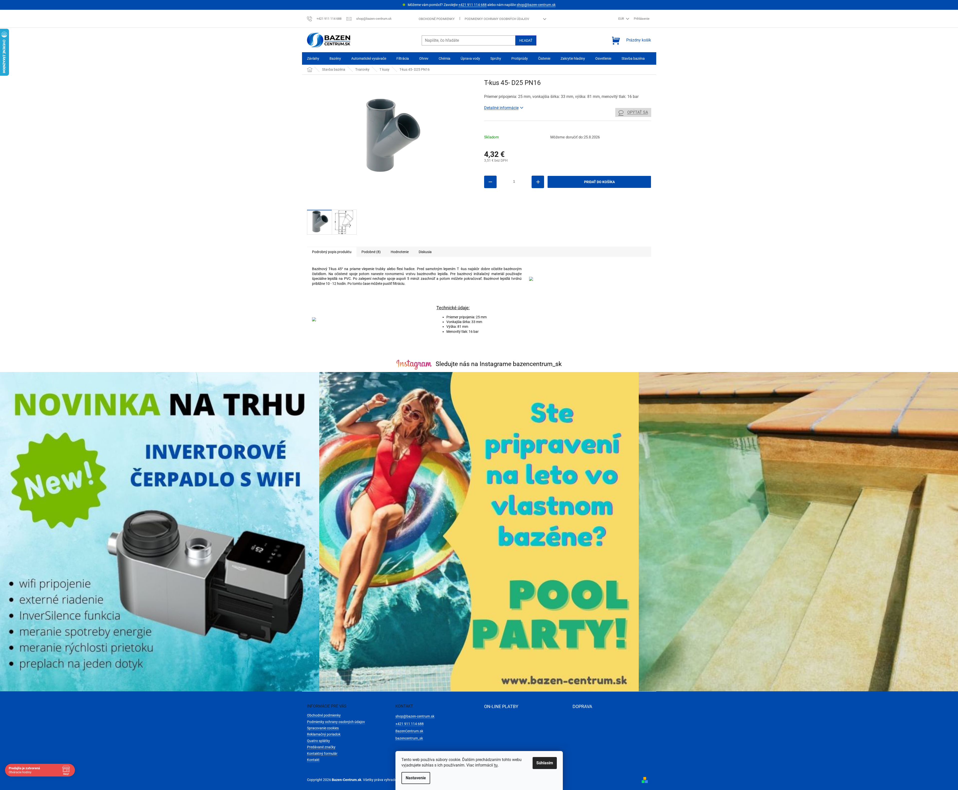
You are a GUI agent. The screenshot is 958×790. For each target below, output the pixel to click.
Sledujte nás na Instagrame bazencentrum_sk (499, 364)
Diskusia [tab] (425, 252)
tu (496, 765)
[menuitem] (313, 58)
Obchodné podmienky (437, 19)
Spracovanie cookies (323, 728)
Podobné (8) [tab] (371, 252)
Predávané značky (321, 747)
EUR (621, 18)
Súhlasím (544, 763)
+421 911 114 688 (472, 5)
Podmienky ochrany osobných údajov (497, 19)
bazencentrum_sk (409, 738)
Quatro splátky (318, 741)
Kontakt (313, 760)
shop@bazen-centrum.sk (536, 5)
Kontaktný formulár (322, 754)
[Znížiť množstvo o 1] (490, 182)
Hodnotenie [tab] (400, 252)
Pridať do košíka (599, 182)
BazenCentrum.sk (409, 731)
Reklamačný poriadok (323, 734)
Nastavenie (416, 778)
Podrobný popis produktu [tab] (331, 252)
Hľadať (525, 40)
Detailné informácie (501, 107)
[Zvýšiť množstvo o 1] (538, 182)
